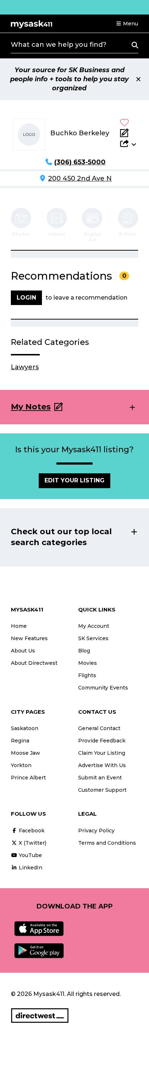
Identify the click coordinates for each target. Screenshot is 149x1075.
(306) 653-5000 (80, 162)
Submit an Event (100, 777)
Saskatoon (24, 728)
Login (26, 297)
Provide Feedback (101, 740)
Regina (20, 740)
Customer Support (102, 790)
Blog (84, 650)
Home (19, 626)
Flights (87, 675)
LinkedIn (29, 867)
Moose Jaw (25, 753)
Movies (87, 663)
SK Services (93, 638)
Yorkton (21, 765)
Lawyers (25, 367)
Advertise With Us (102, 765)
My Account (93, 626)
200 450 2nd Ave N (80, 178)
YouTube (29, 855)
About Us (23, 650)
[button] (127, 24)
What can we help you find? (58, 45)
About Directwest (34, 663)
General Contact (99, 728)
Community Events (103, 687)
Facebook (30, 830)
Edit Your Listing (74, 480)
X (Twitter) (31, 843)
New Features (29, 638)
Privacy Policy (96, 830)
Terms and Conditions (107, 843)
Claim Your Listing (101, 753)
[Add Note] (128, 132)
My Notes (31, 406)
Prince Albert (28, 777)
